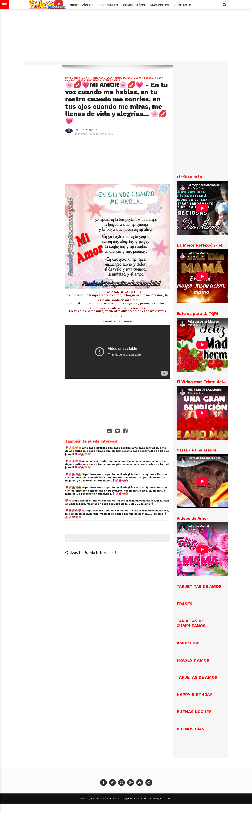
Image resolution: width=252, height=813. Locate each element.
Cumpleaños (134, 5)
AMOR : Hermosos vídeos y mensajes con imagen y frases (117, 78)
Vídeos (88, 5)
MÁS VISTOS (160, 5)
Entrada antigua (77, 539)
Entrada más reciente (155, 539)
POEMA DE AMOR (110, 80)
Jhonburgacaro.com (159, 798)
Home (68, 78)
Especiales (109, 5)
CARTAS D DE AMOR (88, 80)
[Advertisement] (126, 37)
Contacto (182, 5)
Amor (77, 78)
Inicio (73, 5)
